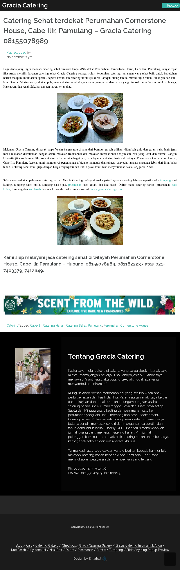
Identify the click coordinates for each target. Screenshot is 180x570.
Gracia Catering (25, 5)
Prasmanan (85, 550)
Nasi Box (56, 550)
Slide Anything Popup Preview (147, 550)
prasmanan (74, 184)
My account (37, 550)
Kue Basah (18, 550)
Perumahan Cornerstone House (126, 325)
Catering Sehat (76, 325)
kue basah (35, 189)
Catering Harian (54, 325)
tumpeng (165, 180)
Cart (29, 545)
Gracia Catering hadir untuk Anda (138, 545)
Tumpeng (116, 550)
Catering (12, 325)
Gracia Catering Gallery (95, 545)
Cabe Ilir (35, 325)
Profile (101, 550)
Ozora (69, 550)
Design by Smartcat (88, 558)
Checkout (69, 545)
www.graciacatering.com (106, 189)
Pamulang (95, 325)
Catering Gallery (46, 545)
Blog (19, 545)
